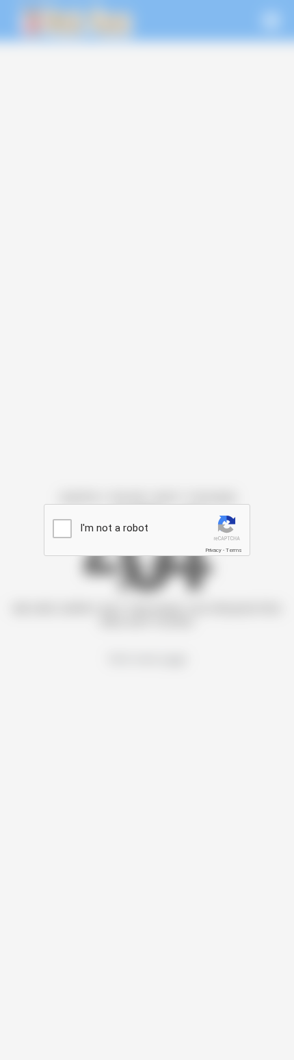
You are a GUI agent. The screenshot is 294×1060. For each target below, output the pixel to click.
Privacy (213, 550)
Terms (234, 550)
